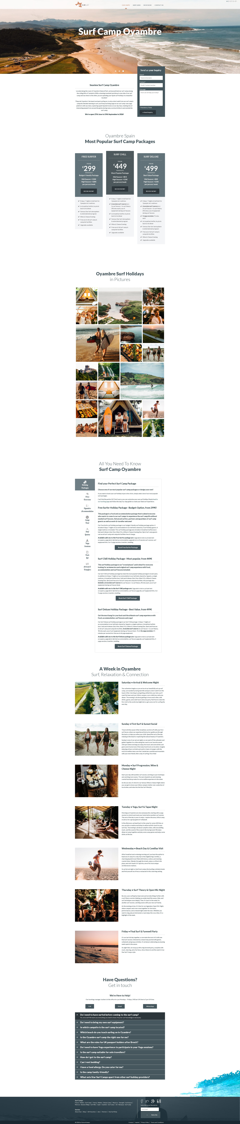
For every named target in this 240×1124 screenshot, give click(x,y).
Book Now (148, 5)
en (227, 1)
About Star (78, 1112)
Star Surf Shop (113, 1112)
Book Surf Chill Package (128, 598)
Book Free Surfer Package (128, 547)
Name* (142, 75)
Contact (131, 1122)
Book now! (89, 191)
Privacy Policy (145, 1122)
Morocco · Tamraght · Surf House (122, 1102)
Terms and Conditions (157, 1122)
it (236, 1)
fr (232, 1)
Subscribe (152, 1115)
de (229, 1)
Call (89, 1006)
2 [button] (120, 71)
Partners (104, 1112)
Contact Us (159, 5)
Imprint (137, 1122)
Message (143, 89)
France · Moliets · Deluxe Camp (102, 1102)
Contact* (143, 82)
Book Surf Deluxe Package (128, 646)
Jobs (98, 1112)
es (234, 1)
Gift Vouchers (91, 1112)
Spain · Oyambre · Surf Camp (105, 1104)
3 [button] (124, 71)
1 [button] (116, 71)
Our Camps (126, 5)
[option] (120, 37)
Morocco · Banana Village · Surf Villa (85, 1104)
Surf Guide (137, 5)
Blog (84, 1112)
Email (120, 1006)
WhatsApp (150, 1006)
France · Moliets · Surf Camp (83, 1102)
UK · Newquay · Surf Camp (123, 1104)
